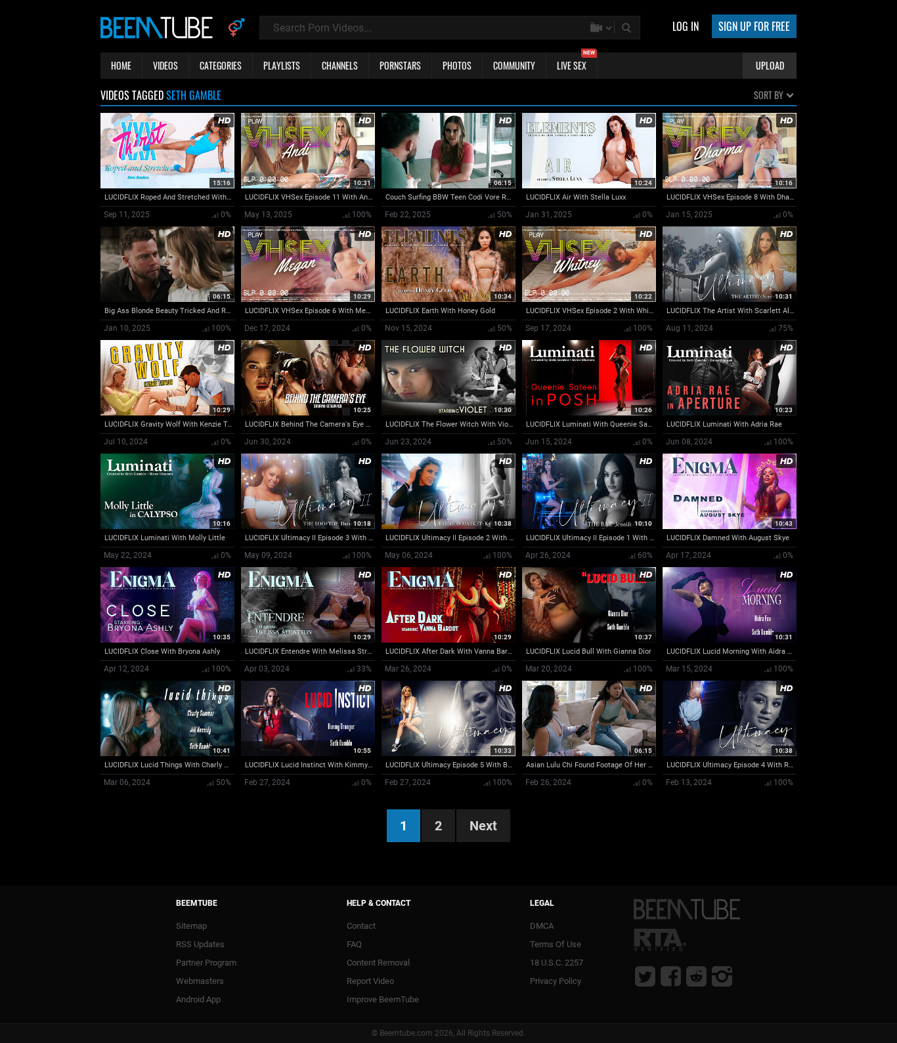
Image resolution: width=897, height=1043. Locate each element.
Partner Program (206, 963)
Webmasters (200, 981)
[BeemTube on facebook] (671, 976)
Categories (221, 65)
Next (483, 826)
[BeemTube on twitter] (645, 976)
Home (121, 65)
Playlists (281, 65)
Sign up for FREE (754, 26)
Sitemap (191, 926)
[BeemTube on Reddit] (696, 976)
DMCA (542, 926)
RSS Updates (200, 944)
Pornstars (400, 65)
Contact (361, 926)
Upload (770, 65)
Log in (685, 26)
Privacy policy (555, 981)
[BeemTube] (159, 27)
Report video (370, 981)
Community (514, 65)
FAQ (354, 944)
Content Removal (378, 963)
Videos (165, 65)
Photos (457, 65)
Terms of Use (555, 944)
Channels (340, 65)
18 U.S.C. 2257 (556, 963)
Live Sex (576, 62)
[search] (628, 27)
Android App (198, 999)
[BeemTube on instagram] (722, 976)
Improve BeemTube (383, 999)
